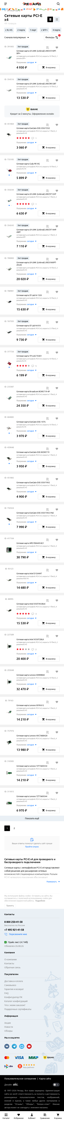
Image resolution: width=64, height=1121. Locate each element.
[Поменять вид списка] (50, 19)
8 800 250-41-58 (13, 922)
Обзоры (8, 1031)
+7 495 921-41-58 (14, 929)
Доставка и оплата (13, 981)
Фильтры (52, 37)
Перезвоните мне (18, 934)
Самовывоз (10, 985)
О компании (10, 959)
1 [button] (7, 828)
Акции (7, 1023)
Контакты (9, 963)
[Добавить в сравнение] (47, 47)
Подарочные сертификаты (17, 1009)
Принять (10, 906)
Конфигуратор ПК (13, 997)
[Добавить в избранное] (57, 47)
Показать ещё (32, 818)
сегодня (30, 62)
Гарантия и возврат (14, 989)
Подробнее (40, 901)
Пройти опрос (32, 847)
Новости (8, 1027)
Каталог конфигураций (15, 1001)
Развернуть (52, 882)
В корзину (50, 67)
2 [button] (14, 828)
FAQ (6, 993)
